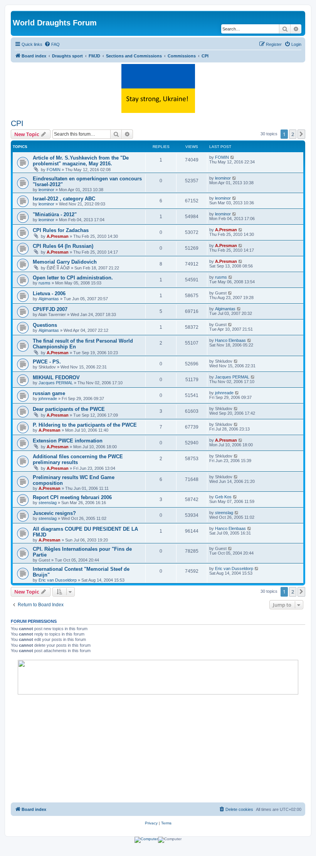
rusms (44, 283)
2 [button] (292, 134)
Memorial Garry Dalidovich (65, 262)
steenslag (48, 502)
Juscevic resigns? (54, 513)
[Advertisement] (158, 748)
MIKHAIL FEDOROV (56, 377)
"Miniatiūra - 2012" (55, 214)
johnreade (48, 398)
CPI (17, 123)
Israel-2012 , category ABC (64, 199)
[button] (301, 134)
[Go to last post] (232, 157)
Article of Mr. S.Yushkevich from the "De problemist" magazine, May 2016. (81, 160)
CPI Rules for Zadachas (61, 230)
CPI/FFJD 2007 (50, 309)
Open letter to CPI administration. (73, 278)
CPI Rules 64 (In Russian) (63, 246)
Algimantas (49, 298)
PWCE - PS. (47, 362)
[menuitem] (52, 44)
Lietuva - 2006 (49, 293)
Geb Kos (223, 496)
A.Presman (58, 236)
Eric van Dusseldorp (58, 580)
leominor (46, 189)
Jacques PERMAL (56, 382)
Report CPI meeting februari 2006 (72, 497)
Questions (45, 325)
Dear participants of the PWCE (69, 409)
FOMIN (54, 169)
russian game (49, 393)
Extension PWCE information (68, 441)
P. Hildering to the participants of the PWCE (85, 425)
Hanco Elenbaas (230, 340)
